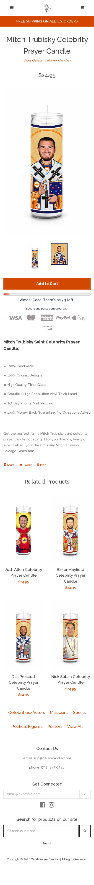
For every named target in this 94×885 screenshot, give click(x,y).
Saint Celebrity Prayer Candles (47, 60)
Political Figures (27, 726)
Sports (79, 712)
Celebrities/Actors (26, 712)
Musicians (59, 712)
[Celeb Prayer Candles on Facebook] (43, 806)
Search (47, 843)
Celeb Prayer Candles (45, 859)
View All (75, 726)
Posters (55, 726)
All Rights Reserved (74, 859)
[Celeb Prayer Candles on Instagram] (51, 806)
